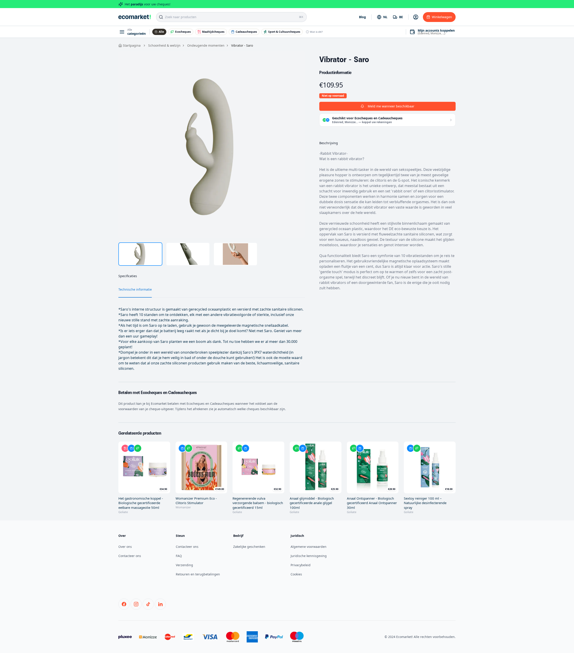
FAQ (179, 556)
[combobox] (382, 17)
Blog (362, 17)
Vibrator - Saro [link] (242, 45)
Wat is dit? (316, 31)
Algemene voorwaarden (308, 546)
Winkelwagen (442, 17)
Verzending (184, 565)
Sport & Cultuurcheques (284, 32)
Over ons (125, 546)
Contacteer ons (129, 556)
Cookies (296, 574)
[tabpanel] (211, 144)
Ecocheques (183, 32)
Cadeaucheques (246, 32)
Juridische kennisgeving (309, 556)
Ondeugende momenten (205, 45)
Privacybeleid (301, 565)
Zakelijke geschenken (249, 546)
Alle (161, 32)
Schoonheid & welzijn (164, 45)
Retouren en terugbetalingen (198, 574)
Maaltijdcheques (213, 32)
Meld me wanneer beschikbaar (391, 106)
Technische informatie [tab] (135, 289)
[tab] (140, 254)
